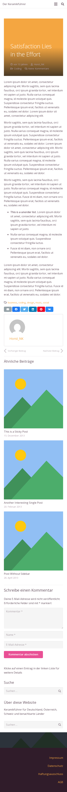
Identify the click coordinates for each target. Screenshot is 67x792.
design (30, 302)
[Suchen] (62, 4)
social (46, 302)
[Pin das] (41, 309)
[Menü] (56, 4)
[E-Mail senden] (8, 309)
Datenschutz (55, 766)
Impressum (56, 758)
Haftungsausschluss (50, 774)
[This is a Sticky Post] (33, 371)
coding (22, 302)
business (12, 302)
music (38, 302)
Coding (18, 68)
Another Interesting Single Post (23, 502)
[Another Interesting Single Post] (33, 442)
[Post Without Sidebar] (33, 513)
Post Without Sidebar (17, 574)
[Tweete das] (24, 309)
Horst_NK (39, 64)
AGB (60, 782)
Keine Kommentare (38, 68)
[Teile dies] (16, 309)
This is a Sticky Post (16, 431)
